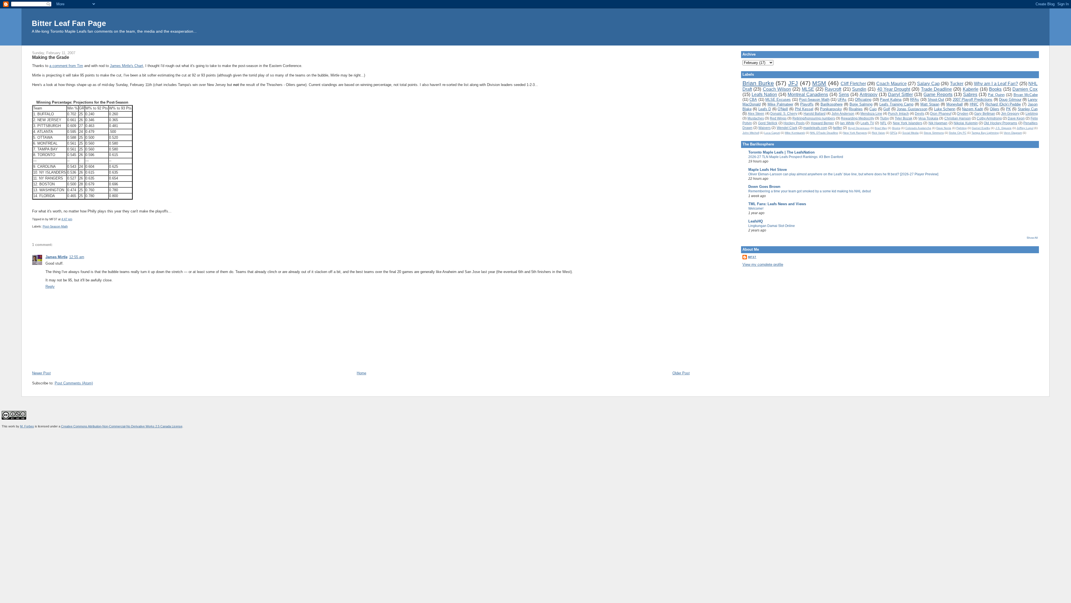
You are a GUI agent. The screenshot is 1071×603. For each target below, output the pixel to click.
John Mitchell (750, 132)
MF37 (752, 257)
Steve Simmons (934, 132)
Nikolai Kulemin (966, 123)
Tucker (956, 83)
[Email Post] (73, 219)
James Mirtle (56, 257)
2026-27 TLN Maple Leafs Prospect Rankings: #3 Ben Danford (795, 157)
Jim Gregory (1010, 113)
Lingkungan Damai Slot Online (771, 226)
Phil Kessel (804, 109)
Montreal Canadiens (808, 94)
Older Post (681, 373)
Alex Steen (756, 113)
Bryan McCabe (1026, 95)
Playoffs (807, 104)
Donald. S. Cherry (783, 113)
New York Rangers (855, 132)
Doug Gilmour (1010, 99)
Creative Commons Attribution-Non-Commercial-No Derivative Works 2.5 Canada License (121, 426)
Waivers (764, 128)
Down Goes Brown (764, 187)
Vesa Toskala (928, 118)
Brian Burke (758, 83)
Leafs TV (867, 123)
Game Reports (937, 94)
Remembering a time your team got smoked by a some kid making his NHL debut (809, 191)
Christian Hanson (957, 118)
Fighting (961, 128)
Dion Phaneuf (940, 113)
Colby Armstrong (989, 118)
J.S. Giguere (1003, 128)
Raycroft (833, 89)
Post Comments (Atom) (74, 383)
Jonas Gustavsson (912, 109)
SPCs (893, 132)
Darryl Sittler (900, 94)
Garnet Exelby (981, 128)
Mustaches (755, 118)
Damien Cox (1025, 89)
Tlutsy (884, 118)
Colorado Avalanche (918, 128)
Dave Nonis (943, 128)
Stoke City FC (957, 132)
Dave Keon (1016, 118)
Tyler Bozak (903, 118)
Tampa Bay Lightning (985, 132)
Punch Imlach (898, 113)
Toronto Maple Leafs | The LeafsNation (781, 152)
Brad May (881, 128)
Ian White (847, 123)
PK (1008, 109)
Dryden (962, 113)
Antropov (868, 94)
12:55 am (76, 257)
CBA (753, 99)
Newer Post (41, 373)
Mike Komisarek (795, 132)
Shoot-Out (936, 99)
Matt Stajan (929, 104)
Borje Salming (861, 104)
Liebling (1032, 113)
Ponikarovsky (831, 109)
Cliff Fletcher (853, 83)
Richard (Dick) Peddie (1003, 104)
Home (361, 373)
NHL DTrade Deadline (824, 132)
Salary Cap (928, 83)
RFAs (914, 99)
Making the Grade (50, 57)
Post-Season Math (55, 226)
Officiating (863, 99)
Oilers (994, 109)
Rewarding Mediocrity (857, 118)
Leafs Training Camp (896, 104)
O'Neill (783, 109)
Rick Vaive (878, 132)
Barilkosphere (832, 104)
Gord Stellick (767, 123)
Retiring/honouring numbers (813, 118)
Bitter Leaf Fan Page (69, 23)
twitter (837, 128)
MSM (819, 83)
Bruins (896, 128)
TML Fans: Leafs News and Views (777, 204)
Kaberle (970, 89)
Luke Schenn (945, 109)
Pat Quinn (996, 95)
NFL (883, 123)
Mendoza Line (871, 113)
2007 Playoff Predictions (973, 99)
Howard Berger (822, 123)
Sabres (970, 94)
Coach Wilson (777, 89)
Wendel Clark (787, 128)
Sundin (859, 89)
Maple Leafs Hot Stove (767, 170)
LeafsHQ (755, 221)
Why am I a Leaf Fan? (996, 83)
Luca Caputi (772, 132)
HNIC (974, 104)
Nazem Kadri (972, 109)
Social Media (910, 132)
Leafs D (764, 109)
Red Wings (778, 118)
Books (995, 89)
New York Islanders (907, 123)
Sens (844, 94)
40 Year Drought (893, 89)
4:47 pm (66, 219)
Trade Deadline (936, 89)
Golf (886, 109)
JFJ (793, 83)
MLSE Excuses (778, 99)
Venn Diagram (1013, 132)
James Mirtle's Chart (126, 66)
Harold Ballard (815, 113)
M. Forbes (27, 426)
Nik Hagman (937, 123)
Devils (919, 113)
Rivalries (856, 109)
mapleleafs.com (815, 128)
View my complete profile (762, 264)
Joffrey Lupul (1025, 128)
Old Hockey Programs (1000, 123)
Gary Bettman (984, 113)
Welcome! (755, 208)
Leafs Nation (764, 94)
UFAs (842, 99)
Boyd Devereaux (859, 128)
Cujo (873, 109)
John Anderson (842, 113)
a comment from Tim (66, 66)
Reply (50, 286)
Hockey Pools (793, 123)
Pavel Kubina (890, 99)
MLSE (808, 89)
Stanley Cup (1028, 109)
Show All (1032, 237)
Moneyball (954, 104)
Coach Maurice (891, 83)
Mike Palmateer (780, 104)
